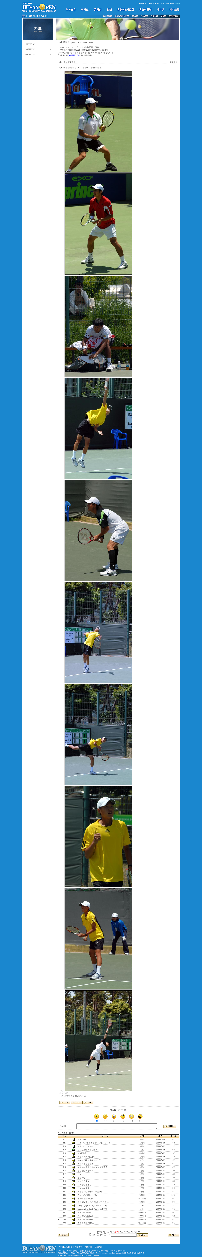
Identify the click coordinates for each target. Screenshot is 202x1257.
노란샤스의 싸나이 (85, 1146)
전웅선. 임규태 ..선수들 (87, 1195)
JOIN (157, 3)
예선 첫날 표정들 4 (85, 1219)
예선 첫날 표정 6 (84, 1212)
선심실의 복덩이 (84, 1188)
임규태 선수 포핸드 (86, 1198)
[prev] (99, 1232)
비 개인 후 (82, 1153)
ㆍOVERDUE (30, 54)
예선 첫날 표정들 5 (85, 1216)
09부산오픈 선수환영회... (88, 1160)
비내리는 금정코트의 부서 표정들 (92, 1167)
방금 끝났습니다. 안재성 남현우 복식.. (93, 1202)
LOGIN (149, 3)
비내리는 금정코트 (85, 1164)
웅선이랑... (82, 1178)
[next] (138, 1232)
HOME (141, 3)
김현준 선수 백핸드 (86, 1223)
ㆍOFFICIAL (29, 44)
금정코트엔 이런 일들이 (88, 1150)
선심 (79, 1174)
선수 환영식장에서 (85, 1171)
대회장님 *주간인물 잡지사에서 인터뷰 (94, 1143)
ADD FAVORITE (167, 3)
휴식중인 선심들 (84, 1184)
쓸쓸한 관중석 (83, 1181)
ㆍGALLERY (29, 49)
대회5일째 (82, 1139)
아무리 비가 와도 (85, 1157)
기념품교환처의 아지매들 (88, 1191)
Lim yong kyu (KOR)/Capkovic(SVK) (92, 1205)
